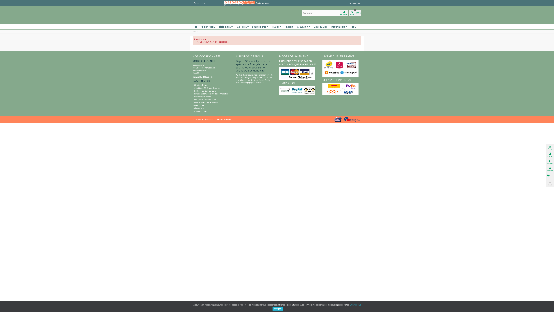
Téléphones (225, 26)
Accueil (195, 31)
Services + (302, 26)
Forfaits (289, 26)
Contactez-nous (262, 3)
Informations (338, 26)
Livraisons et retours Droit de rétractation (210, 94)
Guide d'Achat (320, 26)
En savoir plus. (355, 305)
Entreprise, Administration (204, 99)
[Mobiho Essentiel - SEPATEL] (212, 15)
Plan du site (198, 108)
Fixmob (275, 26)
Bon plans (209, 26)
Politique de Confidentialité (205, 91)
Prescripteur (198, 105)
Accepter (277, 309)
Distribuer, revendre (202, 96)
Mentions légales (200, 85)
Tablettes (241, 26)
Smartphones (259, 26)
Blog (353, 26)
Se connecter (354, 3)
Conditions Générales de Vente (206, 88)
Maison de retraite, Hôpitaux (205, 102)
